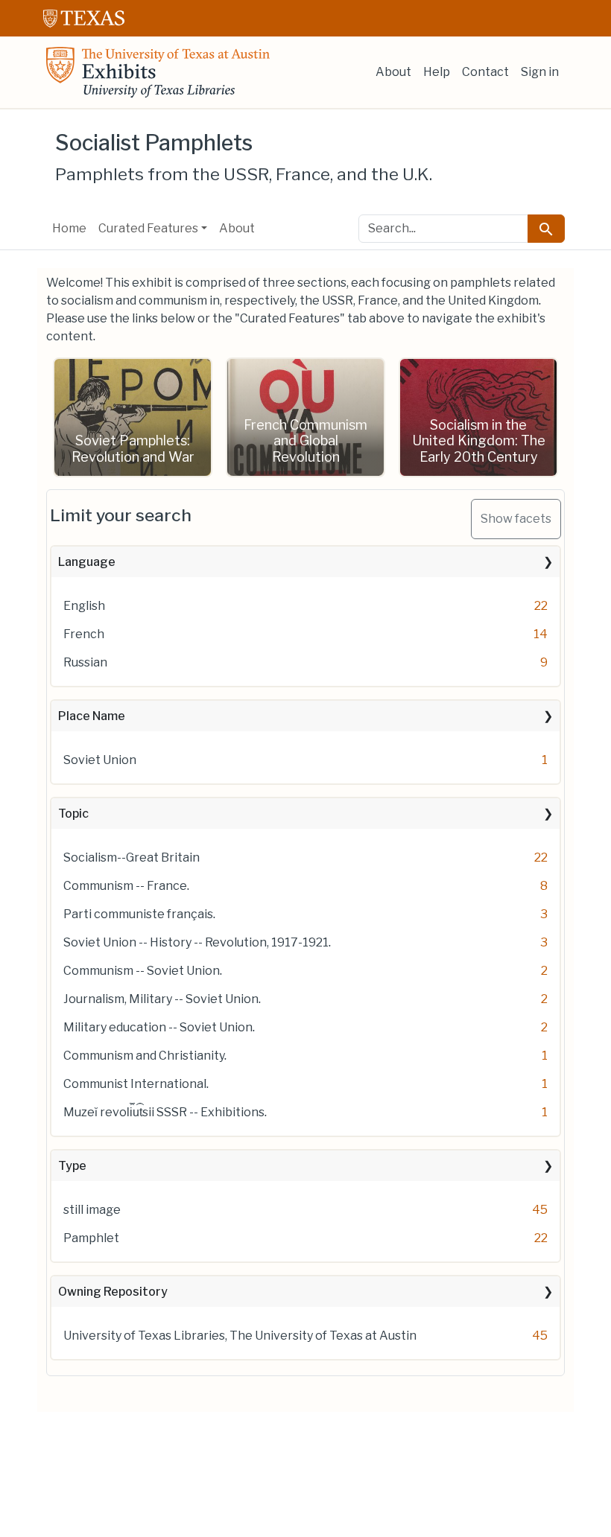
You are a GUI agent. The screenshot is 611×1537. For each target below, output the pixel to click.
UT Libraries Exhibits (158, 72)
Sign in (540, 72)
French (83, 634)
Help (436, 72)
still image (92, 1210)
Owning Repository (113, 1292)
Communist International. (136, 1084)
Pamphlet (91, 1238)
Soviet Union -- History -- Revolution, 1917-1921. (197, 942)
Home (69, 228)
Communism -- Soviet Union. (142, 971)
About (393, 72)
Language (86, 562)
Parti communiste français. (139, 914)
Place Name (91, 716)
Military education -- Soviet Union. (159, 1027)
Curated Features (148, 228)
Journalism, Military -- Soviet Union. (162, 999)
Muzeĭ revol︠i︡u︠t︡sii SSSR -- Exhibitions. (165, 1112)
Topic (73, 813)
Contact (485, 72)
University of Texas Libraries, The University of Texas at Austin (240, 1335)
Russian (85, 662)
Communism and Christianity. (145, 1055)
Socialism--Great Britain (131, 857)
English (84, 606)
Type (72, 1166)
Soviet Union (99, 760)
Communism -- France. (126, 886)
